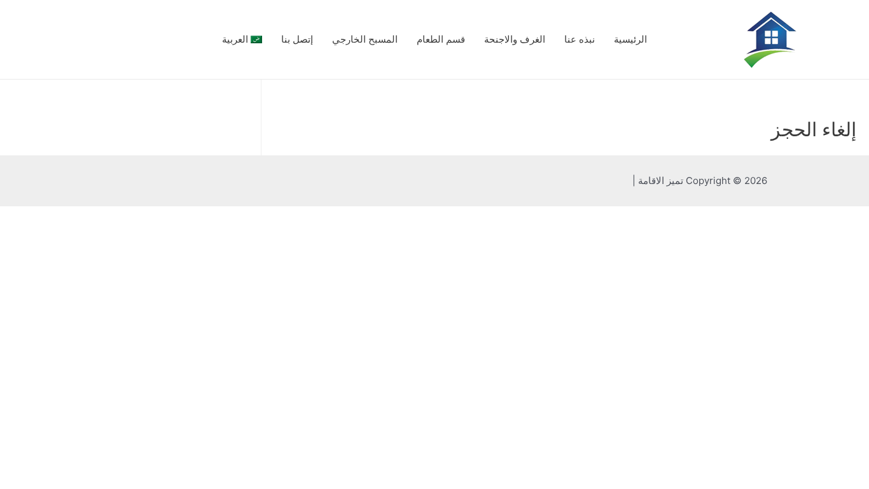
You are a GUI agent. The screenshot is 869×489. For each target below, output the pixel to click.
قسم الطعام (441, 39)
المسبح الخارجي (365, 39)
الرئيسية (630, 39)
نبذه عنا (579, 39)
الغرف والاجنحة (514, 39)
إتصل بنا (297, 39)
